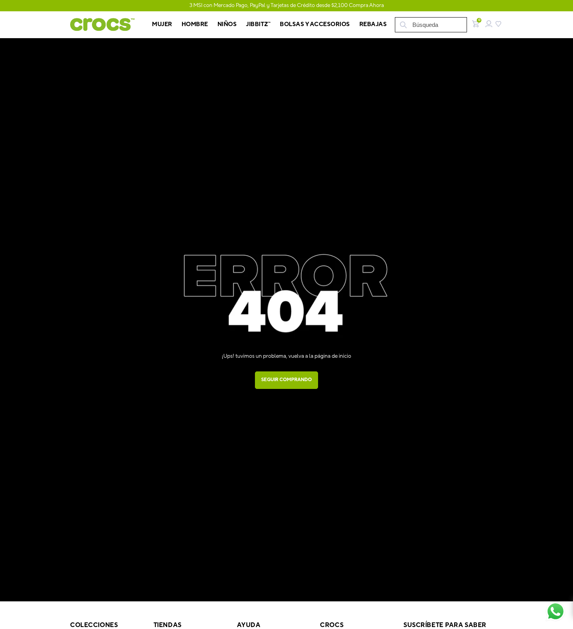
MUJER (162, 24)
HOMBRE (195, 24)
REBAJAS (373, 24)
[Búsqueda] (403, 25)
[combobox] (431, 24)
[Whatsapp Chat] (555, 611)
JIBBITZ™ (258, 24)
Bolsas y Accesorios (315, 24)
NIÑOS (227, 24)
